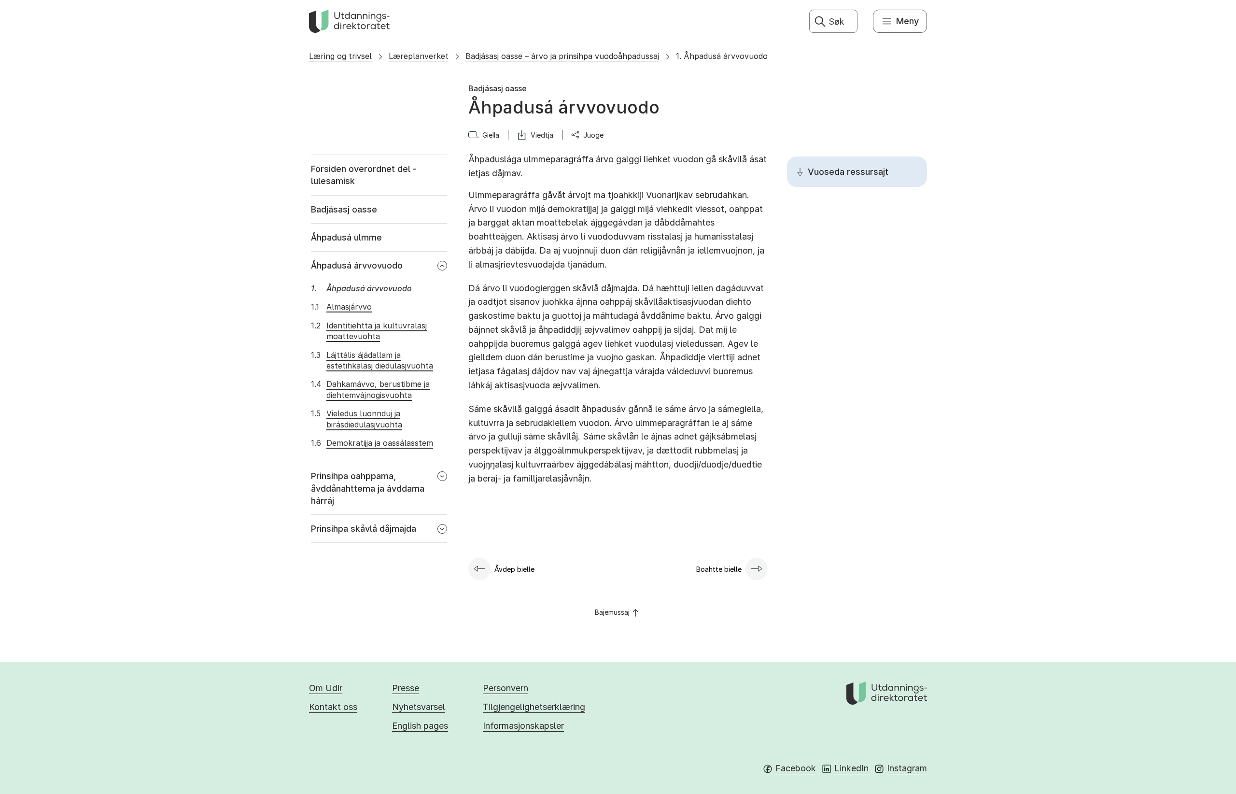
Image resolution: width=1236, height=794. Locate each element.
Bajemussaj (612, 612)
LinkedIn (851, 768)
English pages (420, 726)
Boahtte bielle (719, 569)
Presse (405, 688)
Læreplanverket (419, 56)
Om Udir (325, 688)
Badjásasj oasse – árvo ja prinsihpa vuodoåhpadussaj (562, 56)
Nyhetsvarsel (418, 707)
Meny (907, 21)
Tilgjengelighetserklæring (534, 707)
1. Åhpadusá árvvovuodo (722, 56)
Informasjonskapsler (523, 726)
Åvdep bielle (514, 569)
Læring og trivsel (340, 56)
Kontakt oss (333, 707)
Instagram (907, 768)
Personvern (505, 688)
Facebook (795, 768)
